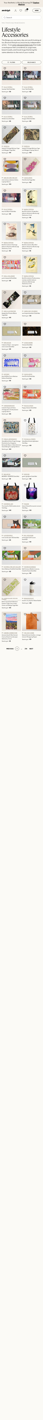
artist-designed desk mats (22, 45)
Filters (12, 62)
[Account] (15, 10)
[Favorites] (20, 10)
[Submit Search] (4, 17)
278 (26, 649)
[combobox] (21, 17)
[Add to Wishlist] (5, 68)
